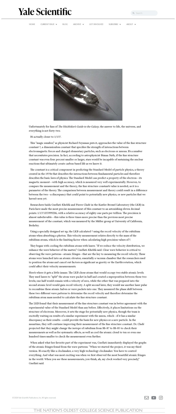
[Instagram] (161, 398)
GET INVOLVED (96, 24)
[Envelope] (146, 398)
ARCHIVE (77, 24)
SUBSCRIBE (113, 24)
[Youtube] (154, 398)
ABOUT (129, 24)
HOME (32, 24)
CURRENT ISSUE (47, 24)
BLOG (65, 24)
